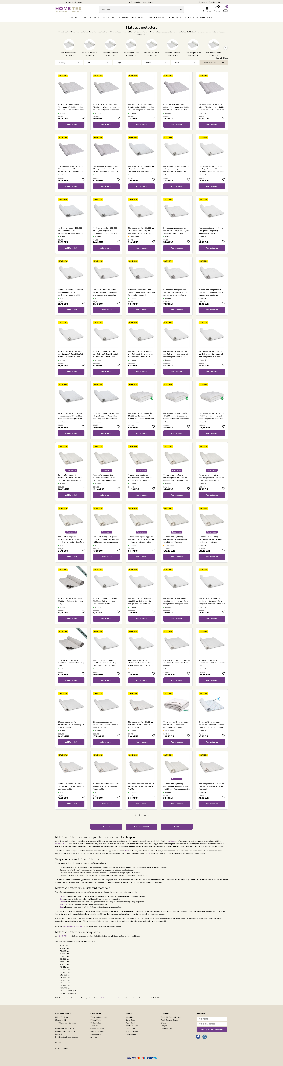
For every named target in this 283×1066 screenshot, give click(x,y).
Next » (146, 815)
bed (149, 853)
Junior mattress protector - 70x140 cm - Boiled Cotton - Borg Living (71, 663)
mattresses (172, 841)
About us (94, 1026)
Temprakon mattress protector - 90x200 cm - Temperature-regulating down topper (176, 724)
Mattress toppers (142, 826)
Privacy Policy (95, 1020)
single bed (102, 998)
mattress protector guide (72, 926)
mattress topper (61, 844)
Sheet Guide (130, 1028)
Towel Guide (131, 1034)
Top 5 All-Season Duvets (171, 1017)
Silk (61, 899)
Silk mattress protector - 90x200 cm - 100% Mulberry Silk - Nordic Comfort (176, 663)
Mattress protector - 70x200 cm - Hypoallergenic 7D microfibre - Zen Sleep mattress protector (106, 416)
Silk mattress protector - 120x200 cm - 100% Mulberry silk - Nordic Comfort (212, 663)
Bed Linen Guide (132, 1026)
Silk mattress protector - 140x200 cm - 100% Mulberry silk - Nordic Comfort (71, 724)
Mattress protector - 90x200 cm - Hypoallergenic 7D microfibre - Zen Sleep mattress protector (141, 169)
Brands (163, 1023)
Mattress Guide (132, 1031)
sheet (126, 851)
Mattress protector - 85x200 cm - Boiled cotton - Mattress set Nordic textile (106, 786)
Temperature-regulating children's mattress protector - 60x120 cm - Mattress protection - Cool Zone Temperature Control (176, 789)
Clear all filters (221, 58)
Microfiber (63, 904)
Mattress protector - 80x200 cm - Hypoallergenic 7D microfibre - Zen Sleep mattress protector (70, 416)
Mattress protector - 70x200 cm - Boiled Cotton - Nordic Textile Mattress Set (211, 786)
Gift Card (93, 1037)
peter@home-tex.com (69, 1037)
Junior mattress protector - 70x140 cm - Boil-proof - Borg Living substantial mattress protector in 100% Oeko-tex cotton (104, 665)
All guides (130, 1017)
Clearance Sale (166, 1028)
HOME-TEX (62, 936)
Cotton (62, 896)
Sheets (107, 826)
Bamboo (63, 902)
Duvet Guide (130, 1020)
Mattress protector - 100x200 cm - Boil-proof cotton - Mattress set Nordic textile (71, 786)
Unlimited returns (97, 1031)
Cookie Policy (95, 1023)
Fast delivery (95, 1034)
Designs (164, 1026)
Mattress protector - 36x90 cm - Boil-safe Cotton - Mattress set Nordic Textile (141, 724)
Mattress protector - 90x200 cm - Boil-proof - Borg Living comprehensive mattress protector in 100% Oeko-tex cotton (211, 233)
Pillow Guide (131, 1023)
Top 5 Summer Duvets (170, 1020)
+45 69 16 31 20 (68, 1028)
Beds (178, 826)
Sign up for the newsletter (212, 1029)
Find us (58, 1043)
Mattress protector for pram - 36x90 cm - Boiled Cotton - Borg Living (70, 601)
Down (62, 907)
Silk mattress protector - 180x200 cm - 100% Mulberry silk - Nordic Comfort (106, 724)
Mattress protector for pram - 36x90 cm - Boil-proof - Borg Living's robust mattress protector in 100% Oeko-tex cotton (105, 603)
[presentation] (57, 48)
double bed (114, 998)
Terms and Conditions (98, 1017)
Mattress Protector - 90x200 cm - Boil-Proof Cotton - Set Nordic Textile (141, 786)
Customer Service (97, 1028)
